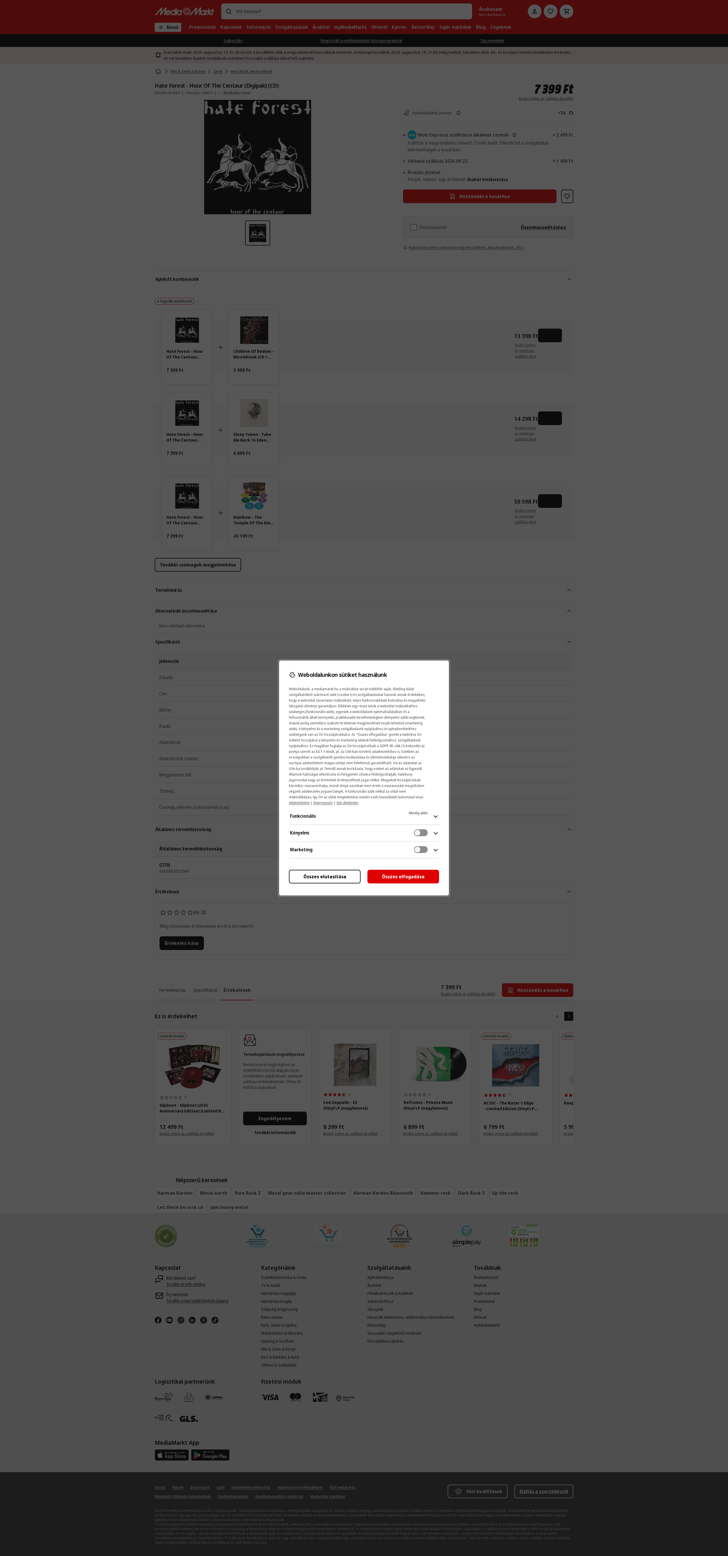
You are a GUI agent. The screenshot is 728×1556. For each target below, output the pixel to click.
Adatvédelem (299, 802)
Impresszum (323, 802)
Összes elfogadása (403, 876)
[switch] (421, 832)
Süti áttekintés (347, 802)
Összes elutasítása (324, 876)
